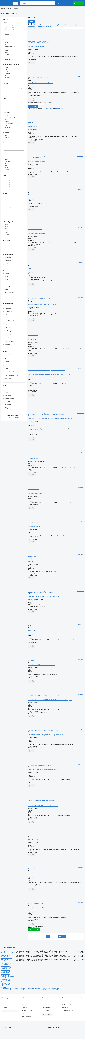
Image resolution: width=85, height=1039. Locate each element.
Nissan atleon (32, 126)
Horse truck (28, 990)
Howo (30, 268)
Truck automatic (5, 988)
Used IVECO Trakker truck (43, 988)
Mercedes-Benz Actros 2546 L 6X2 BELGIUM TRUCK (44, 304)
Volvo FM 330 (4, 959)
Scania (30, 195)
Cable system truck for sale (17, 990)
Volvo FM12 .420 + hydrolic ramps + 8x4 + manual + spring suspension (50, 418)
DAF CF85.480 (32, 339)
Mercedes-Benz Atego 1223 (36, 46)
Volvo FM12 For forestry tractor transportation (42, 769)
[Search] (22, 3)
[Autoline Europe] (6, 3)
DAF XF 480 (4, 950)
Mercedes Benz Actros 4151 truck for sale (42, 990)
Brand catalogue (26, 1016)
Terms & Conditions (27, 1002)
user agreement (59, 108)
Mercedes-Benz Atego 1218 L (37, 908)
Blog (23, 1013)
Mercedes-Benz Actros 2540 (8, 954)
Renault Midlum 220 (34, 526)
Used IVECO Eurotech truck (28, 988)
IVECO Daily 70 (5, 951)
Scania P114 (32, 630)
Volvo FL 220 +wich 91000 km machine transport (43, 806)
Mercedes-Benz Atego (35, 493)
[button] (29, 62)
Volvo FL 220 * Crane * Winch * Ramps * (40, 83)
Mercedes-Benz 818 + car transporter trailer (41, 665)
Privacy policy (25, 1004)
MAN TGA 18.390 (33, 839)
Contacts (4, 1007)
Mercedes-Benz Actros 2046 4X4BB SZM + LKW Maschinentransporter (50, 700)
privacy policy (49, 108)
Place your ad (34, 929)
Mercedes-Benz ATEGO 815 (37, 233)
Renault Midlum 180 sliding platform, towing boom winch (45, 735)
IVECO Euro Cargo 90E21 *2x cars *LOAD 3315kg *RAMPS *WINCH (49, 374)
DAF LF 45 (4, 960)
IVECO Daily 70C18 (6, 956)
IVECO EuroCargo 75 (6, 958)
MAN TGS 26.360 (5, 955)
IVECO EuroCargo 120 (7, 952)
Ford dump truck (54, 988)
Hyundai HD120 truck (15, 988)
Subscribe (33, 106)
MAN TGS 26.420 (33, 561)
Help (3, 1004)
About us (4, 1002)
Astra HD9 (56, 990)
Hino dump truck (5, 990)
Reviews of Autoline (27, 1010)
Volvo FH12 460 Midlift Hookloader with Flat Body (43, 596)
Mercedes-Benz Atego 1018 (36, 161)
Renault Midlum (33, 458)
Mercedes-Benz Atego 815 (36, 873)
